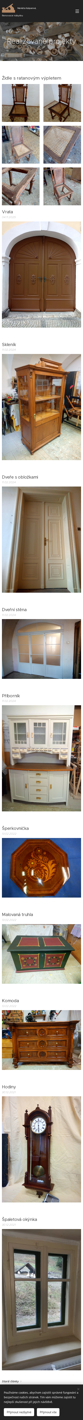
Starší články (10, 1381)
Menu (77, 11)
